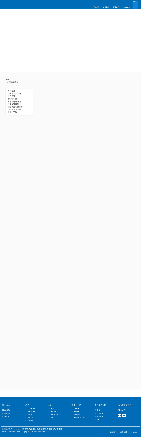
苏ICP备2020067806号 (13, 432)
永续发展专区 (100, 405)
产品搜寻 (106, 7)
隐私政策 (113, 432)
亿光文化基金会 (124, 405)
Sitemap (134, 432)
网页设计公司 (51, 429)
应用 (50, 405)
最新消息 (6, 410)
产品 (27, 405)
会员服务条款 (123, 432)
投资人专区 (76, 405)
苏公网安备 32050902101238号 (36, 432)
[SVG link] (7, 429)
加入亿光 (122, 410)
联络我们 (116, 7)
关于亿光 (96, 7)
